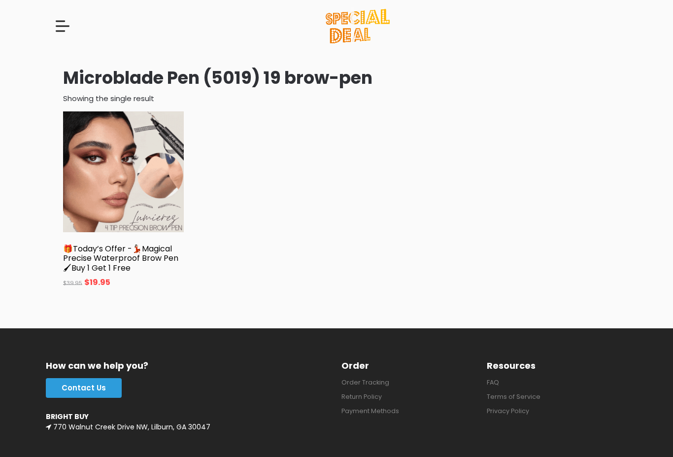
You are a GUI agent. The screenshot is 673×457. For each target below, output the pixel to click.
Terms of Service (513, 396)
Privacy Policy (508, 411)
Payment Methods (370, 411)
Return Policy (361, 396)
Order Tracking (365, 382)
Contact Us (84, 388)
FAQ (493, 382)
